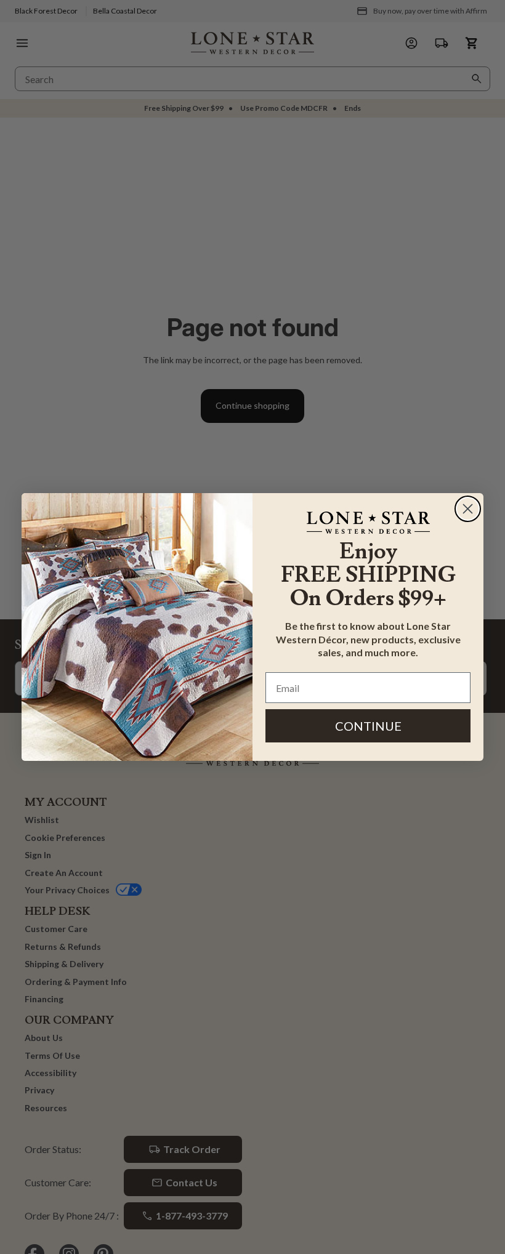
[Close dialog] (468, 509)
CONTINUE (368, 725)
